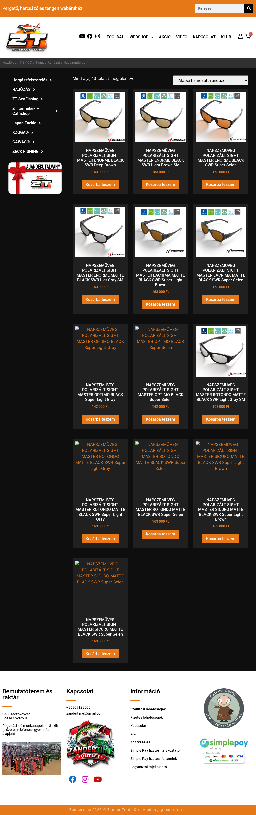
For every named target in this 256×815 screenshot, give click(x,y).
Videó (182, 37)
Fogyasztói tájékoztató (148, 767)
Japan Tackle (24, 123)
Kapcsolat (204, 37)
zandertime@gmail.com (85, 713)
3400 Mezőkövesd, (17, 714)
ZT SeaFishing (25, 99)
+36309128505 (78, 707)
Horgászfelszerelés (30, 80)
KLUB (226, 37)
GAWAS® (21, 142)
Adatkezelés (140, 742)
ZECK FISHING (25, 151)
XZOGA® (20, 132)
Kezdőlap (9, 62)
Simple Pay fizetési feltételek (153, 759)
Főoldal (115, 37)
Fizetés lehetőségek (146, 717)
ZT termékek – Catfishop (25, 111)
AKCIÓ (165, 37)
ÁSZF (134, 734)
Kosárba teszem (100, 184)
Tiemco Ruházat (48, 62)
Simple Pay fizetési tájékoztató (155, 750)
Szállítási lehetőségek (148, 709)
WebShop (139, 37)
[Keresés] (249, 8)
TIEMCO (26, 62)
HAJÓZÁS (21, 89)
